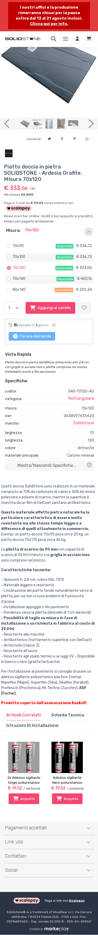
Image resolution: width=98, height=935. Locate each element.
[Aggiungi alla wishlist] (84, 308)
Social (11, 870)
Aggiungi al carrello (54, 307)
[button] (49, 232)
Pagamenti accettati (26, 828)
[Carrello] (89, 39)
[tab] (23, 715)
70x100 (19, 257)
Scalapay (77, 900)
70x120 (19, 268)
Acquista (27, 799)
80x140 (19, 289)
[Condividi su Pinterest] (74, 138)
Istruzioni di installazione (32, 725)
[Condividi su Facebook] (62, 138)
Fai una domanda (35, 336)
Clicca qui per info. (49, 23)
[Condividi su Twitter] (49, 138)
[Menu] (65, 39)
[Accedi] (77, 39)
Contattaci (15, 856)
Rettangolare (81, 398)
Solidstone (83, 422)
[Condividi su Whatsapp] (87, 138)
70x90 (18, 246)
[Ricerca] (53, 39)
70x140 (19, 278)
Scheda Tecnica (67, 715)
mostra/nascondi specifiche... (47, 465)
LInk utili (14, 842)
